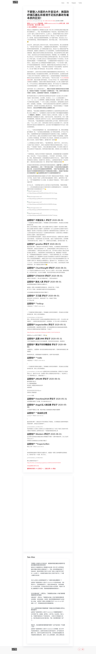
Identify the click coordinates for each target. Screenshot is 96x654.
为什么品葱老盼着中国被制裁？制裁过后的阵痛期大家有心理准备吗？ (48, 609)
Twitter (80, 3)
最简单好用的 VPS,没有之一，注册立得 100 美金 (41, 468)
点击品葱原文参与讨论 (33, 466)
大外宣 (49, 20)
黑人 (44, 20)
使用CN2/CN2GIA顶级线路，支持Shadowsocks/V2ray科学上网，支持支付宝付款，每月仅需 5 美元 (48, 24)
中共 (52, 20)
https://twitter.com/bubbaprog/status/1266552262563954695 (44, 462)
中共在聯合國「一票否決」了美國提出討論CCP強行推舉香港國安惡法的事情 (48, 594)
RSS (68, 3)
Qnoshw (30, 20)
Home (62, 3)
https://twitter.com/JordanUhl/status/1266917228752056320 (43, 332)
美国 (54, 20)
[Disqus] (48, 497)
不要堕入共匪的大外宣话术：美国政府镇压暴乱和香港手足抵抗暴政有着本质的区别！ (48, 564)
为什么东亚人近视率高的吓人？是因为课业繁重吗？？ (46, 580)
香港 (46, 20)
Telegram (74, 3)
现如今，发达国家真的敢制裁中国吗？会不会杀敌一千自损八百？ (48, 625)
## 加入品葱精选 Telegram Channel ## (38, 27)
